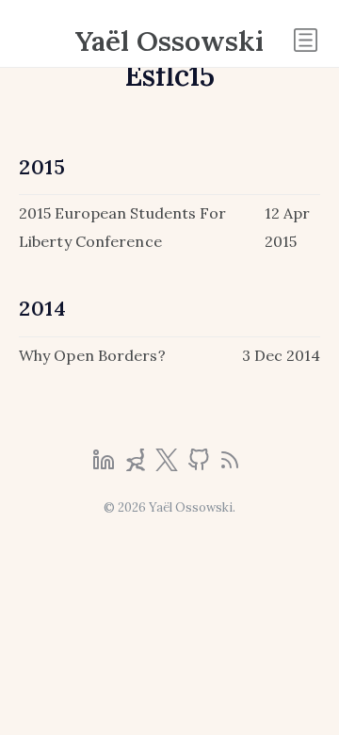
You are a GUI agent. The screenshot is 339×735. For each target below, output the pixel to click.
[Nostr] (137, 465)
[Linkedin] (105, 465)
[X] (168, 465)
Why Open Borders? (92, 355)
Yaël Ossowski (169, 40)
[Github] (200, 465)
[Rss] (229, 465)
